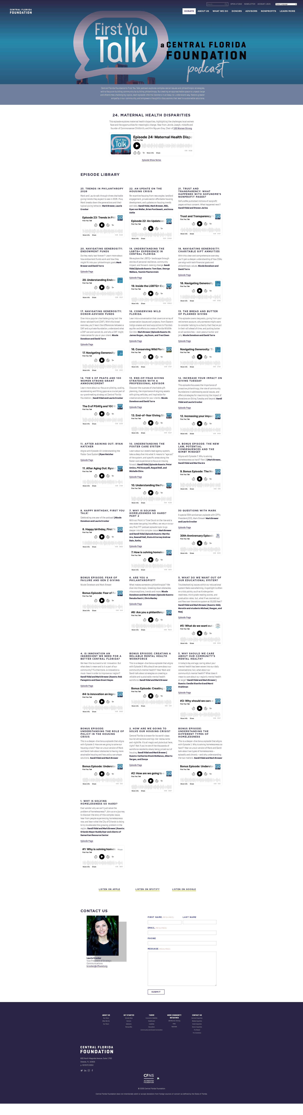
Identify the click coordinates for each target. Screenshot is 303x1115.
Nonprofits (268, 11)
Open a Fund (236, 4)
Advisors (251, 11)
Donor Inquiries (197, 1027)
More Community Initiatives (174, 1016)
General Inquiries (197, 1018)
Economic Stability (151, 1018)
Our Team (106, 1024)
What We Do (220, 11)
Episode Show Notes (151, 160)
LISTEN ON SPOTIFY (148, 889)
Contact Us (197, 1015)
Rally (174, 1024)
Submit (156, 992)
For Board (197, 1030)
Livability (151, 1024)
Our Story (106, 1018)
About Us (203, 11)
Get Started (129, 1015)
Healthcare (151, 1021)
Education (151, 1027)
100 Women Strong (183, 128)
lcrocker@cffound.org (97, 966)
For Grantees (197, 1033)
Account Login (264, 4)
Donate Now (129, 1018)
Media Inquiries (197, 1021)
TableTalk (174, 1027)
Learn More (287, 11)
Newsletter (249, 4)
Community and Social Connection (152, 1030)
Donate (189, 11)
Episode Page (86, 271)
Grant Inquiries (197, 1024)
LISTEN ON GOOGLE (184, 889)
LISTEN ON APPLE (109, 889)
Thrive (151, 1015)
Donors (237, 11)
